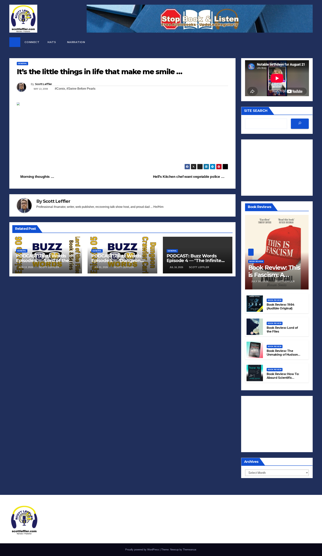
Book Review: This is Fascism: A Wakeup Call (274, 275)
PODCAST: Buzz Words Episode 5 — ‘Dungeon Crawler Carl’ (116, 260)
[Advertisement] (122, 138)
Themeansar (189, 549)
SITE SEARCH (255, 111)
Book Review (256, 261)
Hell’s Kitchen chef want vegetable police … (189, 177)
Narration (76, 42)
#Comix (60, 88)
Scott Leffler (43, 84)
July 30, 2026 (260, 281)
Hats (52, 42)
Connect (32, 42)
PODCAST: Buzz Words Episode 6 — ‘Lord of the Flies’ (42, 260)
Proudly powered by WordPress (142, 549)
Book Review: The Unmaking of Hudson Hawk (282, 354)
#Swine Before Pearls (81, 88)
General (22, 63)
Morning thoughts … (37, 177)
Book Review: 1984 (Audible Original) (280, 306)
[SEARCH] (300, 124)
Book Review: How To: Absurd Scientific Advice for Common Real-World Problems (283, 379)
